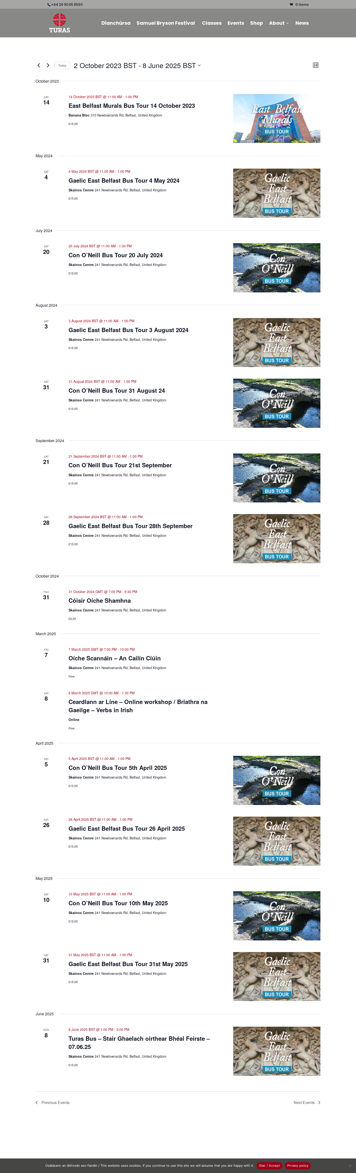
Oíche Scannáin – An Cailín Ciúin (115, 658)
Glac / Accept (269, 1165)
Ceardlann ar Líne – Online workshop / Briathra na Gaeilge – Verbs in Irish (138, 705)
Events (236, 23)
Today (62, 65)
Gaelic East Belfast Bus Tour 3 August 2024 (128, 330)
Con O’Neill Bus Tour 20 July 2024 (116, 255)
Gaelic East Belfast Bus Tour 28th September (131, 526)
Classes (212, 23)
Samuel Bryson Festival (166, 23)
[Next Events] (48, 65)
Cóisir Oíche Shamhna (100, 600)
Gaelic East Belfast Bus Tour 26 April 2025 (127, 828)
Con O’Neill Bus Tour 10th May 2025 (118, 903)
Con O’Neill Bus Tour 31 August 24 (117, 390)
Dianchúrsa (116, 23)
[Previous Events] (38, 65)
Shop (256, 23)
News (302, 23)
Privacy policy (298, 1165)
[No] (350, 1165)
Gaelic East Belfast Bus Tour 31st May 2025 (128, 964)
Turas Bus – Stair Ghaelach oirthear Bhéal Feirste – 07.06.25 (139, 1042)
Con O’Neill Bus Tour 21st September (120, 465)
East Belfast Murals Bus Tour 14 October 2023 (132, 105)
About (277, 23)
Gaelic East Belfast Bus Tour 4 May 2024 (124, 180)
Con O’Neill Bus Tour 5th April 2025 (118, 767)
